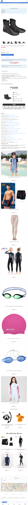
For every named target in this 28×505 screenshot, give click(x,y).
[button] (26, 1)
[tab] (4, 42)
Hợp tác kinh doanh (3, 480)
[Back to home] (2, 1)
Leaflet (22, 491)
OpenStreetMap (25, 491)
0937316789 (16, 62)
